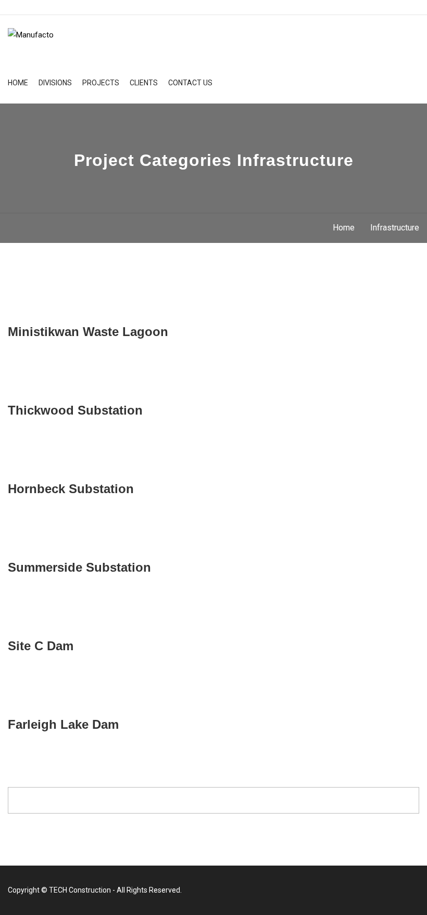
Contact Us (190, 83)
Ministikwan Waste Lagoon (88, 332)
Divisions (55, 83)
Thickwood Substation (75, 410)
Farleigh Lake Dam (63, 724)
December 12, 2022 (49, 312)
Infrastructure (394, 228)
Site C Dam (40, 646)
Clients (144, 83)
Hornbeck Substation (71, 489)
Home (18, 83)
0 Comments (187, 312)
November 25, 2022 (49, 705)
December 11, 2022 (49, 391)
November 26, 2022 (49, 626)
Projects (100, 83)
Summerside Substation (79, 567)
